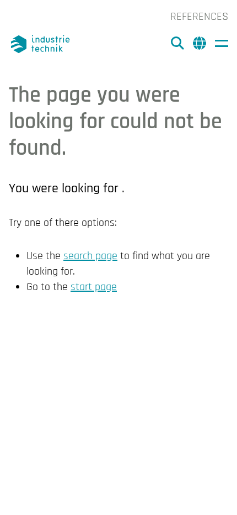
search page (90, 256)
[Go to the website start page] (42, 44)
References (199, 16)
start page (94, 287)
